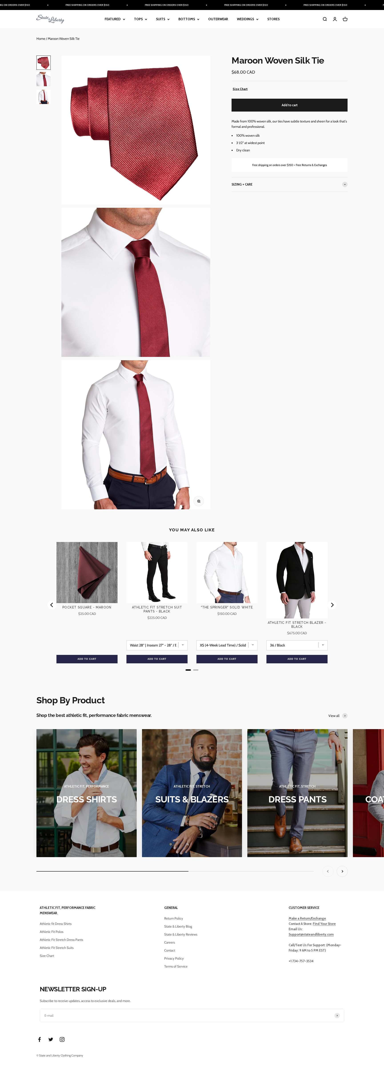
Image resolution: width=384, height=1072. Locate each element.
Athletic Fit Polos (51, 932)
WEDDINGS (245, 19)
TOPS (138, 19)
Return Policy (173, 918)
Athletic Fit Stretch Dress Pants (61, 940)
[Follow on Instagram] (62, 1039)
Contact (169, 950)
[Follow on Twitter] (51, 1039)
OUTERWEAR (218, 19)
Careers (169, 942)
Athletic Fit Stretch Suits (57, 948)
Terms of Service (176, 966)
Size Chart (240, 89)
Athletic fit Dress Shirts (56, 924)
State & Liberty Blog (178, 926)
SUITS (160, 19)
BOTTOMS (186, 19)
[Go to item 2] (43, 80)
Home (40, 39)
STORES (273, 19)
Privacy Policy (174, 958)
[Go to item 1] (43, 63)
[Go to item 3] (43, 97)
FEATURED (113, 19)
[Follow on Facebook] (39, 1039)
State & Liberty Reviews (180, 934)
